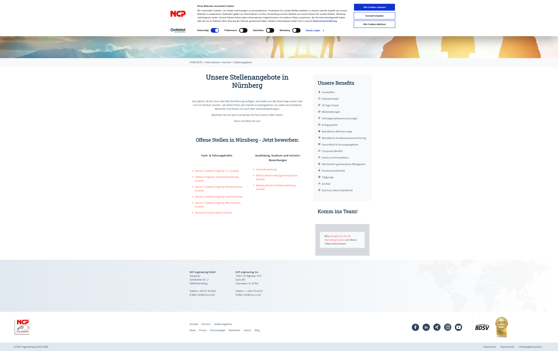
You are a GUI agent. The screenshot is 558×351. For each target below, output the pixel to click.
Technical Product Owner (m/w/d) (213, 212)
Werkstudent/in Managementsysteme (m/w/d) (276, 177)
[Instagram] (447, 327)
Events (247, 330)
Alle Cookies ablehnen (374, 24)
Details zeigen (313, 30)
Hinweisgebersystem (530, 346)
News (193, 330)
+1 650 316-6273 (253, 291)
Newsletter (234, 330)
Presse (202, 330)
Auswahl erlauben (374, 16)
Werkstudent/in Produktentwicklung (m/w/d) (276, 187)
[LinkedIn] (426, 327)
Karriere (226, 62)
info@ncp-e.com (206, 294)
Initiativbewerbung (266, 169)
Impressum (489, 346)
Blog (257, 330)
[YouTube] (458, 327)
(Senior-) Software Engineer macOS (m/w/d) (218, 196)
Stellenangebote (223, 324)
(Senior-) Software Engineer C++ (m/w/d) (217, 170)
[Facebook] (415, 327)
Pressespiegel (217, 330)
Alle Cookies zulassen (374, 7)
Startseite (196, 62)
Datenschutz (507, 346)
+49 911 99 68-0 (207, 291)
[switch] (243, 30)
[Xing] (437, 327)
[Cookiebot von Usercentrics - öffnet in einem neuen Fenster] (178, 30)
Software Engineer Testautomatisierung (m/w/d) (217, 178)
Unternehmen (212, 62)
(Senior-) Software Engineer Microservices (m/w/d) (218, 204)
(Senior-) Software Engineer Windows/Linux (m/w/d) (218, 188)
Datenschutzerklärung (325, 21)
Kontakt (194, 324)
